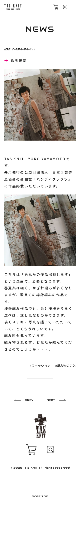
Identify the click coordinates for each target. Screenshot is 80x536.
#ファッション (40, 365)
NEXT (51, 400)
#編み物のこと (65, 365)
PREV (29, 400)
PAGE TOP (40, 496)
